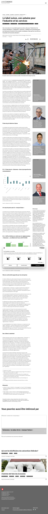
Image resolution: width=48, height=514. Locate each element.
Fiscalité (10, 453)
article (17, 371)
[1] (19, 93)
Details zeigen (40, 262)
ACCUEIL (4, 14)
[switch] (18, 259)
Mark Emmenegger (22, 35)
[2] (22, 97)
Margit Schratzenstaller (6, 479)
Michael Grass (28, 35)
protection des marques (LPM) (18, 80)
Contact (3, 509)
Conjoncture (11, 476)
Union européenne (30, 476)
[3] (26, 132)
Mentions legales (16, 508)
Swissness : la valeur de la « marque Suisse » (18, 14)
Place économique (14, 23)
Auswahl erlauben (24, 265)
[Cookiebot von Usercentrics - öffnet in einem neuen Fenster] (40, 248)
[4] (11, 143)
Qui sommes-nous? (5, 508)
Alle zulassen (38, 265)
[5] (21, 360)
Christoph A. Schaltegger (6, 456)
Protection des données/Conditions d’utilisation (22, 509)
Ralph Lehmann (5, 35)
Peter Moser (10, 35)
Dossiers (7, 14)
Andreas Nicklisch (16, 35)
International (22, 476)
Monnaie (15, 453)
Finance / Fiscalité (6, 23)
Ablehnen (10, 265)
